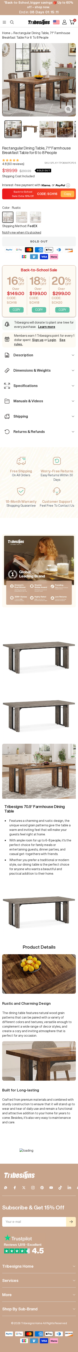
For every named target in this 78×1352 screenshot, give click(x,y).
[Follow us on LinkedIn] (69, 1187)
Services (10, 1280)
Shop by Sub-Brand (19, 1309)
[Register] (71, 1222)
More (7, 1295)
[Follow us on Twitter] (23, 1187)
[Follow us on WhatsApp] (5, 1187)
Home (6, 33)
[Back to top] (69, 1323)
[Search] (12, 22)
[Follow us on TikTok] (60, 1187)
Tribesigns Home (18, 1266)
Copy (67, 193)
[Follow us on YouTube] (51, 1187)
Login (52, 339)
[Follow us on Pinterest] (42, 1187)
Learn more (46, 326)
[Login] (64, 22)
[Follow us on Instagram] (32, 1187)
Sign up (38, 339)
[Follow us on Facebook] (14, 1187)
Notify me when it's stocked (21, 232)
